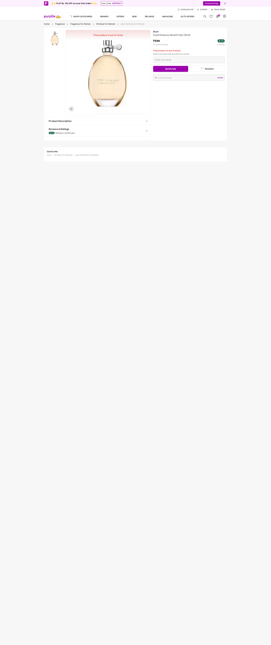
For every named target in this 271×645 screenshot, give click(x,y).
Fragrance (60, 24)
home (47, 24)
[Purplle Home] (49, 16)
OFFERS (120, 16)
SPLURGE (149, 16)
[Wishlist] (211, 16)
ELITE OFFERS (187, 16)
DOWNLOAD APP (187, 9)
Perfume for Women (105, 24)
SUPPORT (203, 9)
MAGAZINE (167, 16)
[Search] (205, 16)
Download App (211, 3)
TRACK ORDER (219, 9)
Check (220, 78)
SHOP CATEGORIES (82, 16)
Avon (49, 155)
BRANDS (104, 16)
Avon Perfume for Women (87, 155)
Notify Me (170, 68)
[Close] (225, 3)
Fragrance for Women (80, 24)
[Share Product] (71, 109)
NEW (134, 16)
